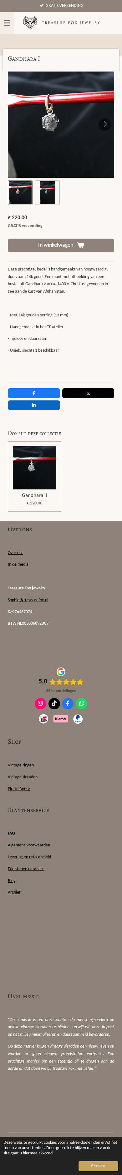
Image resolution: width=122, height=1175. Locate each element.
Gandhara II (34, 495)
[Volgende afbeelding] (105, 124)
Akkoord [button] (98, 1166)
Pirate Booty (19, 789)
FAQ (11, 833)
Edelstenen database (26, 869)
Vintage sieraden (23, 777)
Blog (12, 881)
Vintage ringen (21, 765)
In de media (18, 564)
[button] (20, 192)
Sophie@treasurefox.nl (28, 600)
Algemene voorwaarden (29, 845)
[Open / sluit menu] (7, 23)
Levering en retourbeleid (29, 857)
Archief (14, 892)
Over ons (15, 553)
